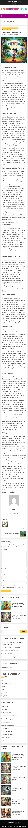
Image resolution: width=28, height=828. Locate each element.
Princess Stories (5, 737)
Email (3, 574)
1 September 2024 (9, 34)
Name (3, 569)
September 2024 (5, 683)
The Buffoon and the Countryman (18, 812)
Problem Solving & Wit (6, 29)
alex (4, 34)
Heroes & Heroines (6, 722)
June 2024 (4, 693)
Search (5, 627)
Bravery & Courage (6, 709)
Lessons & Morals (5, 28)
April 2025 (4, 680)
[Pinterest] (15, 3)
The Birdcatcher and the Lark (9, 651)
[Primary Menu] (1, 16)
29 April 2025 (16, 608)
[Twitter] (13, 3)
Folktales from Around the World (10, 716)
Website (3, 580)
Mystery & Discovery (7, 734)
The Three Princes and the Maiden (19, 616)
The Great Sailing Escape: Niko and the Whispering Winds (18, 604)
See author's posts (14, 513)
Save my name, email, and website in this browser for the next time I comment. (14, 586)
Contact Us (11, 822)
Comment (4, 549)
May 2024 (4, 696)
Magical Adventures (14, 28)
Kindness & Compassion (7, 725)
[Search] (25, 16)
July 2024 (3, 689)
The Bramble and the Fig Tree (9, 657)
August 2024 (4, 686)
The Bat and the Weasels (8, 654)
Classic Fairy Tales (6, 712)
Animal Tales (5, 706)
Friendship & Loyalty (7, 719)
